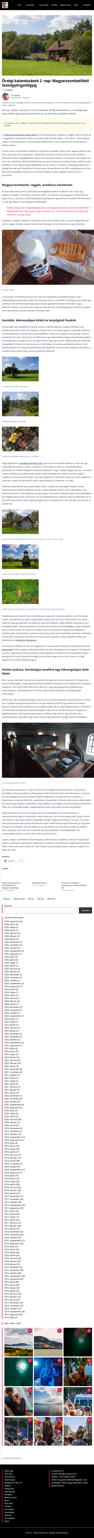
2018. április (9, 1184)
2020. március (10, 1119)
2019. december (11, 1128)
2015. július (9, 1282)
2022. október (10, 1039)
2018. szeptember (12, 1169)
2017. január (10, 1228)
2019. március (10, 1155)
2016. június (9, 1249)
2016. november (11, 1234)
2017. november (11, 1199)
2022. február (10, 1063)
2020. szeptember (12, 1104)
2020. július (9, 1110)
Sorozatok (9, 1509)
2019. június (9, 1146)
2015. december (11, 1267)
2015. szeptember (12, 1276)
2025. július (9, 956)
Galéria (7, 1485)
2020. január (10, 1125)
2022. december (11, 1033)
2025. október (10, 948)
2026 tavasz (9, 1479)
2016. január (10, 1264)
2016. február (10, 1261)
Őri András (15, 95)
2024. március (10, 998)
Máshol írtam (10, 1497)
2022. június (9, 1051)
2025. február (10, 971)
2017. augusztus (11, 1208)
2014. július (9, 1317)
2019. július (9, 1143)
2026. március (10, 933)
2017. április (9, 1220)
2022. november (11, 1036)
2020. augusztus (11, 1107)
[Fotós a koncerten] (18, 1401)
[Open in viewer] (30, 1331)
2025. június (9, 959)
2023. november (11, 1010)
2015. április (9, 1290)
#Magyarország (19, 899)
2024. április (9, 995)
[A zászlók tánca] (48, 1431)
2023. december (11, 1007)
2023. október (10, 1013)
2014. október (10, 1308)
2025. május (9, 962)
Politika (7, 1506)
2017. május (9, 1217)
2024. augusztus (11, 986)
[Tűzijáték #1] (18, 1371)
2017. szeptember (12, 1205)
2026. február (10, 936)
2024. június (9, 989)
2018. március (10, 1187)
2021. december (11, 1069)
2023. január (10, 1030)
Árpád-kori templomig (26, 640)
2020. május (9, 1113)
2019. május (9, 1149)
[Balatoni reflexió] (48, 1401)
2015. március (10, 1293)
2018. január (10, 1193)
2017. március (10, 1222)
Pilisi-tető (8, 1503)
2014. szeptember (12, 1311)
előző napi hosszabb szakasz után (20, 135)
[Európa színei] (18, 1431)
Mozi (6, 1500)
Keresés (8, 905)
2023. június (9, 1019)
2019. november (11, 1131)
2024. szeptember (12, 983)
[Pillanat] (78, 1401)
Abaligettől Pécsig (39, 883)
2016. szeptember (12, 1240)
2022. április (9, 1057)
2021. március (10, 1087)
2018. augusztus (11, 1172)
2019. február (10, 1157)
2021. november (11, 1072)
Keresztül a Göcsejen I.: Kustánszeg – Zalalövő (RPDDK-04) (74, 885)
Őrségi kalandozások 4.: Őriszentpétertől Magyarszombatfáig (11, 885)
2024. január (10, 1004)
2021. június (9, 1078)
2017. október (10, 1202)
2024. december (11, 974)
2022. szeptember (12, 1042)
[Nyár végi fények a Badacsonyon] (48, 1342)
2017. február (10, 1225)
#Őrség (31, 899)
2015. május (9, 1288)
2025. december (11, 942)
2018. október (10, 1166)
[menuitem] (43, 5)
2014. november (11, 1305)
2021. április (9, 1084)
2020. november (11, 1098)
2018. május (9, 1181)
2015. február (10, 1296)
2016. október (10, 1237)
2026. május (9, 927)
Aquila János (7, 649)
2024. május (9, 992)
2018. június (9, 1178)
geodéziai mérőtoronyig (31, 463)
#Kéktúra (6, 899)
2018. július (9, 1175)
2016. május (9, 1252)
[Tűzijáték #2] (78, 1342)
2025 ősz (8, 1473)
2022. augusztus (11, 1045)
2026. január (10, 939)
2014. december (11, 1302)
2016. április (9, 1255)
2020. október (10, 1101)
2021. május (9, 1081)
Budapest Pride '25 (13, 1482)
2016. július (9, 1246)
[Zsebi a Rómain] (78, 1371)
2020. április (9, 1116)
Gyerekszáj (9, 1491)
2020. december (11, 1095)
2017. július (9, 1211)
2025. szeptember (12, 951)
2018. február (10, 1190)
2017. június (9, 1214)
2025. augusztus (11, 954)
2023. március (10, 1027)
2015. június (9, 1285)
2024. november (11, 977)
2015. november (11, 1270)
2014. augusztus (11, 1314)
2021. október (10, 1075)
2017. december (11, 1196)
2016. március (10, 1258)
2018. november (11, 1163)
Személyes (9, 1512)
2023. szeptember (12, 1016)
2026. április (9, 930)
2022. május (9, 1054)
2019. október (10, 1134)
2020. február (10, 1122)
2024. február (10, 1001)
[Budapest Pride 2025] (78, 1431)
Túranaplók (7, 90)
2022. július (9, 1048)
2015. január (10, 1299)
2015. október (10, 1273)
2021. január (10, 1092)
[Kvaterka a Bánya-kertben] (48, 1371)
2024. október (10, 980)
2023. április (9, 1024)
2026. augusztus (11, 921)
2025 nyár (8, 1471)
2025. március (10, 968)
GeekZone (9, 1488)
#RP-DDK (40, 899)
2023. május (9, 1021)
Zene (6, 1521)
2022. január (10, 1066)
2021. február (10, 1089)
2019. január (10, 1160)
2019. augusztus (11, 1140)
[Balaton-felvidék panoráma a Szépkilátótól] (18, 1342)
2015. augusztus (11, 1279)
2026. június (9, 924)
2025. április (9, 965)
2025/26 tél (9, 1476)
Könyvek (8, 1494)
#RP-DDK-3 (51, 899)
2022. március (10, 1060)
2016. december (11, 1231)
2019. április (9, 1152)
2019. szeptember (12, 1137)
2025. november (11, 945)
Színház (8, 1515)
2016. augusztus (11, 1243)
